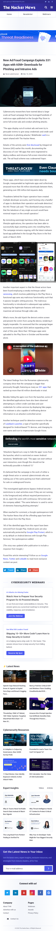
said (44, 135)
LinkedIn (23, 559)
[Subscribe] (48, 868)
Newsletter (28, 14)
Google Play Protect (36, 532)
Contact (6, 913)
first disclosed (33, 145)
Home (9, 14)
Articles (50, 788)
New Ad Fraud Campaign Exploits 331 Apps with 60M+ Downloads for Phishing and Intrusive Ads (27, 65)
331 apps (43, 387)
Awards (31, 910)
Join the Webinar (15, 616)
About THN (7, 906)
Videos (41, 788)
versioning (7, 294)
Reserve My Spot (15, 653)
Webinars (47, 14)
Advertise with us (9, 910)
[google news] (49, 892)
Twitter (12, 559)
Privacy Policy (33, 913)
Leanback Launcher (13, 424)
